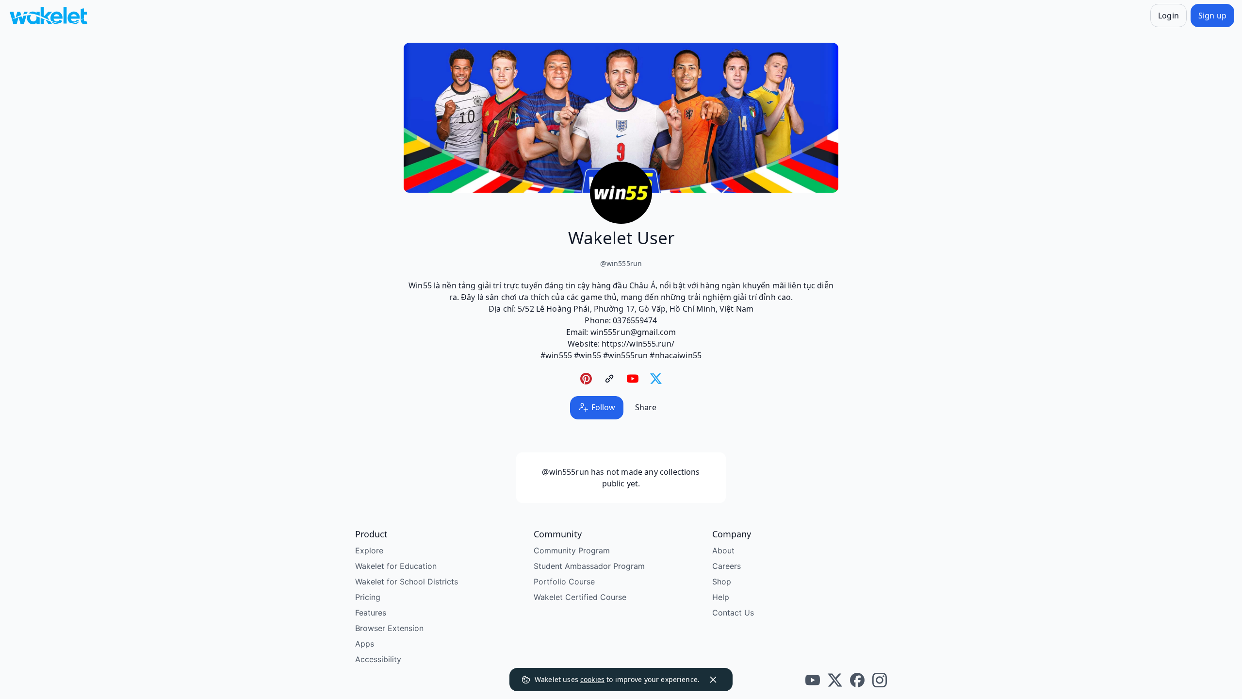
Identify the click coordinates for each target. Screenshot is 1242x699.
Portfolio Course (564, 581)
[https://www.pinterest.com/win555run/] (586, 378)
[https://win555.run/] (609, 378)
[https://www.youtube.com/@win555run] (632, 378)
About (723, 550)
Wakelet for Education (396, 566)
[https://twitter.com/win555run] (656, 378)
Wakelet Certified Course (580, 597)
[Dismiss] (713, 679)
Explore (369, 550)
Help (720, 597)
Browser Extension (389, 628)
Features (370, 612)
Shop (721, 581)
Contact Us (733, 612)
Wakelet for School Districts (406, 581)
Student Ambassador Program (589, 566)
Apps (364, 644)
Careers (726, 566)
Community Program (572, 550)
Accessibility (378, 659)
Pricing (367, 597)
